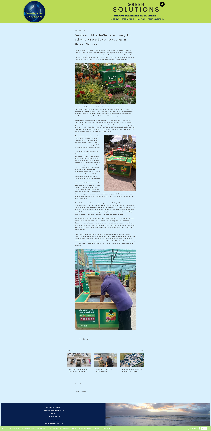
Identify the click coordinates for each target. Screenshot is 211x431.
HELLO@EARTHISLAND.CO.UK (55, 423)
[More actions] (135, 31)
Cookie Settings (194, 428)
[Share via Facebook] (76, 339)
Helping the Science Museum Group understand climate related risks (78, 370)
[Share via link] (88, 339)
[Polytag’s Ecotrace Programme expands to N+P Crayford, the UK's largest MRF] (132, 360)
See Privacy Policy (106, 428)
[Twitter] (162, 4)
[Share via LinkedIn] (84, 339)
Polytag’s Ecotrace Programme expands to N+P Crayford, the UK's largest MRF (132, 370)
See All (142, 350)
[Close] (209, 428)
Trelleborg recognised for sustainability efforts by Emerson (104, 370)
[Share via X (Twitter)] (80, 339)
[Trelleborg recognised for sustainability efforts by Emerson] (105, 360)
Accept (204, 428)
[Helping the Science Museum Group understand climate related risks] (79, 360)
